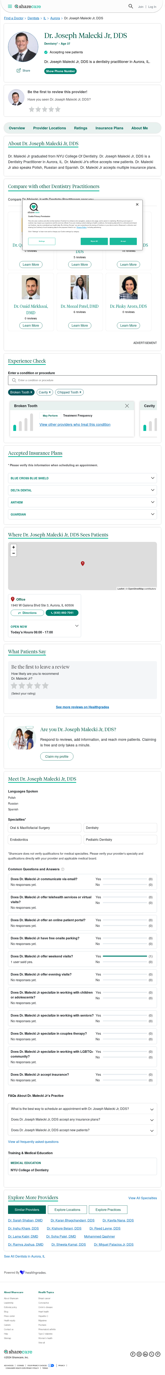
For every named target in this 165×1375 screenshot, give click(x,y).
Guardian (18, 514)
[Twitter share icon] (151, 1355)
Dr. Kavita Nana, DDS (118, 1220)
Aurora (55, 18)
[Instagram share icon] (139, 1355)
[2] (37, 108)
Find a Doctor (13, 18)
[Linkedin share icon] (145, 1355)
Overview (17, 128)
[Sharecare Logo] (28, 6)
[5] (58, 108)
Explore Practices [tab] (108, 1209)
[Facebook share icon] (133, 1355)
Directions (29, 613)
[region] (82, 225)
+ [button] (13, 547)
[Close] (137, 204)
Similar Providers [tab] (27, 1209)
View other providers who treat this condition (74, 424)
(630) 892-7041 (64, 612)
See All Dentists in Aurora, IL (24, 1256)
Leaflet (121, 588)
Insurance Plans (109, 128)
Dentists (33, 18)
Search (130, 6)
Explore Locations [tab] (67, 1209)
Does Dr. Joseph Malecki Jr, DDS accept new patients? (50, 1130)
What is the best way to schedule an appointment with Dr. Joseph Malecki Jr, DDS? (70, 1108)
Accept (123, 241)
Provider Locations (49, 128)
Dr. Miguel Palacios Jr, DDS (114, 1244)
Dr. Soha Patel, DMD (61, 1236)
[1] (31, 108)
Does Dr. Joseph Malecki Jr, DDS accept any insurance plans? (55, 1119)
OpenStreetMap (136, 588)
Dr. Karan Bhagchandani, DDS (73, 1220)
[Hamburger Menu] (11, 6)
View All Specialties (142, 1198)
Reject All (94, 241)
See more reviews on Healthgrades (82, 707)
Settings (42, 241)
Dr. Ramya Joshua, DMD (25, 1244)
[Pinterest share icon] (158, 1355)
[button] (62, 869)
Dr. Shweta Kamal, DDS (69, 1244)
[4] (51, 108)
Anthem (17, 502)
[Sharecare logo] (48, 1352)
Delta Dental (21, 490)
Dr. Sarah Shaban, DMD (25, 1220)
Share (26, 70)
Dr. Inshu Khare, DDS (23, 1228)
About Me (139, 128)
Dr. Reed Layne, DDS (105, 1228)
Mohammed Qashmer (99, 1236)
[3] (44, 108)
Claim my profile (56, 756)
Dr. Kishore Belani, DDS (64, 1228)
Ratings (80, 128)
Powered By (11, 1272)
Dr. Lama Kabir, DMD (23, 1236)
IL (44, 18)
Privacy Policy (82, 227)
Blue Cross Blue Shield (29, 478)
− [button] (13, 553)
